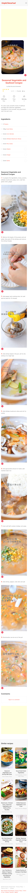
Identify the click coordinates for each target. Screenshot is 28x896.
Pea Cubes (10, 143)
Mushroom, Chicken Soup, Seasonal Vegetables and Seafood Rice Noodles (7, 806)
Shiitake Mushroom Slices (14, 139)
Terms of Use (4, 888)
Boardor (12, 892)
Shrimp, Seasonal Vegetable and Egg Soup (21, 839)
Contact (12, 888)
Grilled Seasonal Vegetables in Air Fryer (21, 804)
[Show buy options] (25, 149)
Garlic (8, 160)
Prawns (6, 124)
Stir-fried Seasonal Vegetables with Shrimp (7, 839)
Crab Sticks (9, 129)
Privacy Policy (19, 886)
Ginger (8, 155)
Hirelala (7, 892)
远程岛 (16, 892)
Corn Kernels (10, 134)
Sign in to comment (14, 699)
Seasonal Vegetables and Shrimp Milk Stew (7, 772)
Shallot (9, 149)
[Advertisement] (14, 23)
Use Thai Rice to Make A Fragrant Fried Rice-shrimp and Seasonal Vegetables (7, 873)
